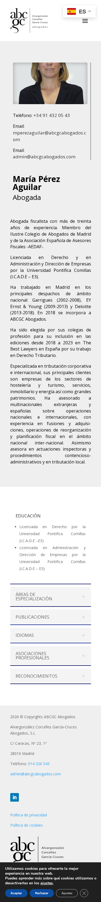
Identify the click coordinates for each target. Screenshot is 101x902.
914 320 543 (39, 763)
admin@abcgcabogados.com (44, 157)
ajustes (46, 883)
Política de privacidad (28, 814)
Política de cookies (26, 825)
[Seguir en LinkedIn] (14, 797)
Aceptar (16, 893)
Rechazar (41, 893)
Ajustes (66, 893)
